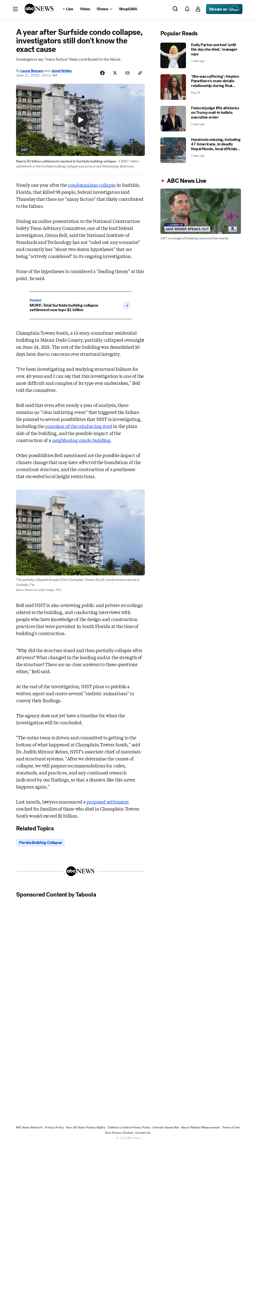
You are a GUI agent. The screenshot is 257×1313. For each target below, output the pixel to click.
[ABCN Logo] (39, 9)
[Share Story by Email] (127, 73)
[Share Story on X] (115, 73)
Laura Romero (32, 70)
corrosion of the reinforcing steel (78, 426)
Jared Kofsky (61, 70)
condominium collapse (91, 185)
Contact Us (143, 1133)
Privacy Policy (54, 1127)
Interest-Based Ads (166, 1127)
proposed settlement (108, 801)
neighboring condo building (81, 440)
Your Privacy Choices (119, 1133)
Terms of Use (231, 1127)
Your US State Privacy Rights (85, 1127)
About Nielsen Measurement (200, 1127)
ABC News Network (29, 1127)
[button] (15, 9)
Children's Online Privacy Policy (129, 1127)
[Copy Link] (140, 73)
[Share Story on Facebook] (102, 73)
